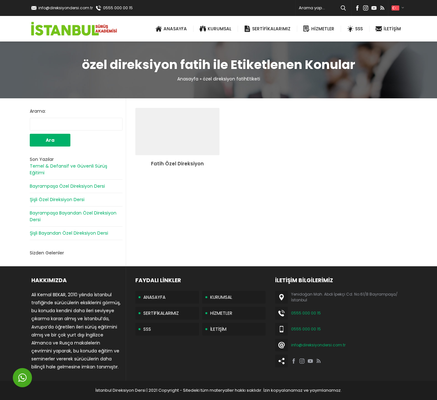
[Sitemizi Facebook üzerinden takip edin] (357, 8)
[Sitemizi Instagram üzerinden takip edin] (365, 8)
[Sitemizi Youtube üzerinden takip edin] (374, 8)
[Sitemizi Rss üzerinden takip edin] (382, 8)
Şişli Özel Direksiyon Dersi (57, 199)
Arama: (38, 111)
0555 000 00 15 (118, 8)
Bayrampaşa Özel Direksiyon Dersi (67, 186)
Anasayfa (187, 79)
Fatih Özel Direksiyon (177, 163)
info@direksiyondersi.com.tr (65, 8)
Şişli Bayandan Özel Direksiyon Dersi (69, 233)
